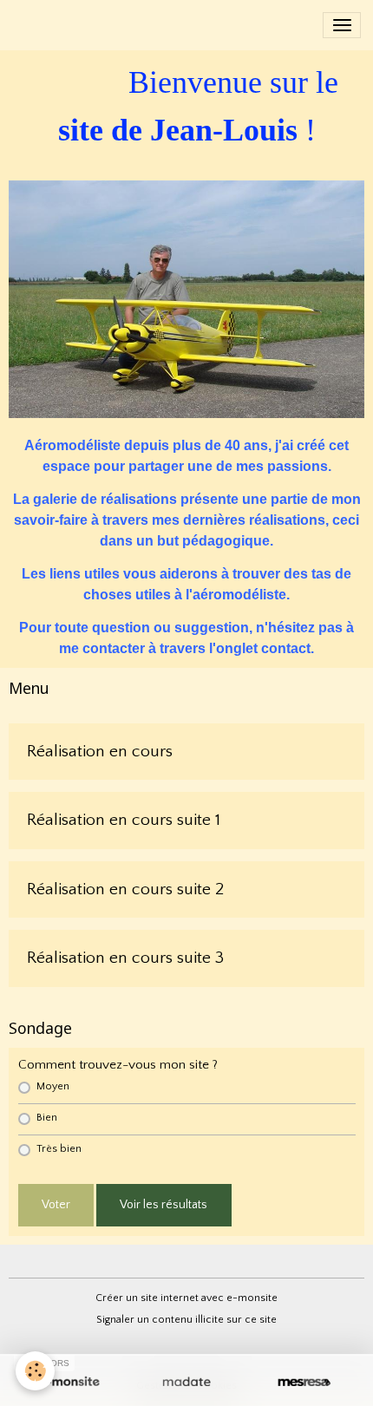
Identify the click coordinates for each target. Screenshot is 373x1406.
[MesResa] (304, 1382)
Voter (56, 1205)
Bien (46, 1117)
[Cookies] (35, 1370)
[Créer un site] (69, 1382)
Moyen (52, 1086)
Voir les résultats (163, 1205)
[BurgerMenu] (342, 25)
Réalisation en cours (100, 751)
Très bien (59, 1148)
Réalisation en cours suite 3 (125, 957)
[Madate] (186, 1382)
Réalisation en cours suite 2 (125, 889)
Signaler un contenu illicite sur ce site (186, 1319)
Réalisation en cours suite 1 (123, 819)
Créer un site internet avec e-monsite (186, 1298)
